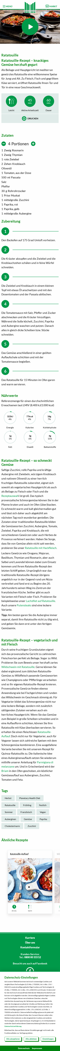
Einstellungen (48, 1039)
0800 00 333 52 (32, 957)
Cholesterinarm (12, 826)
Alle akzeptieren (13, 1039)
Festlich (42, 805)
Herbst (8, 798)
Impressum (37, 1048)
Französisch (26, 812)
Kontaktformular (30, 947)
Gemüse (28, 819)
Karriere (30, 937)
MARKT (53, 6)
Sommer (9, 812)
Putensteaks (24, 605)
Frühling (27, 805)
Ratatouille (10, 805)
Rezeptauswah (10, 495)
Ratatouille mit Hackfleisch (41, 547)
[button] (50, 884)
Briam (5, 770)
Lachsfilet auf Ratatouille (40, 601)
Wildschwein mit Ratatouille (18, 667)
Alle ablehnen (31, 1039)
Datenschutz (24, 1048)
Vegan (43, 812)
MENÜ (8, 6)
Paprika (43, 819)
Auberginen (10, 819)
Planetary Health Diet (29, 798)
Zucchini (32, 826)
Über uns (30, 942)
